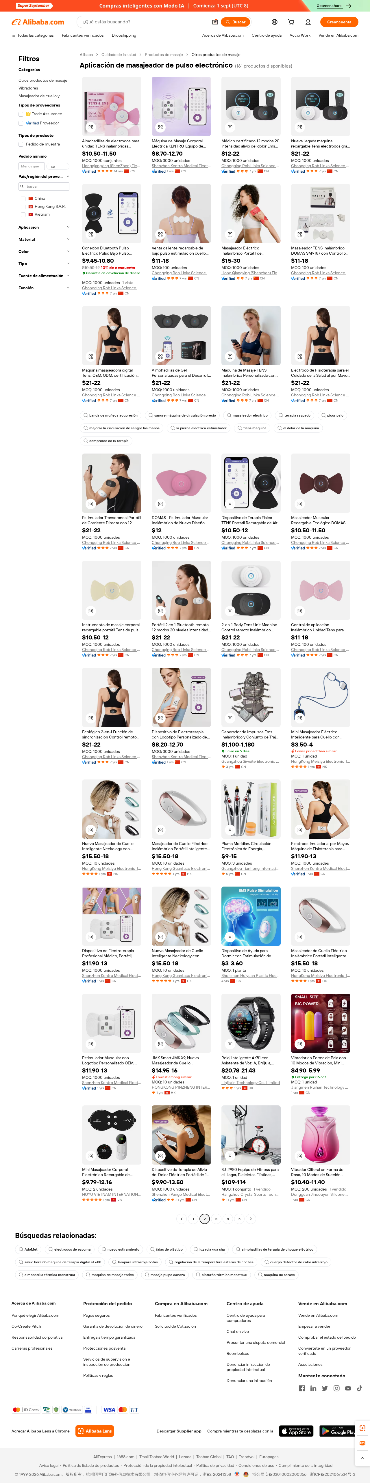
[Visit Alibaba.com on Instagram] (336, 1388)
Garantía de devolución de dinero (113, 1326)
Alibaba (86, 54)
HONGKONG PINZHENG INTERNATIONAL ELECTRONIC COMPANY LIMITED (181, 1087)
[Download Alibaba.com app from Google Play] (338, 1431)
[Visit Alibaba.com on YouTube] (348, 1388)
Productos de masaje (164, 54)
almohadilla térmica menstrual (50, 1275)
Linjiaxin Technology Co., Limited (250, 1082)
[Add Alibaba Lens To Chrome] (94, 1431)
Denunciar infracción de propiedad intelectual (248, 1367)
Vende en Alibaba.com (318, 1315)
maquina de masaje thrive (113, 1275)
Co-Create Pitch (26, 1326)
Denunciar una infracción (249, 1380)
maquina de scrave (279, 1275)
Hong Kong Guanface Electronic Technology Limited (181, 868)
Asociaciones (310, 1364)
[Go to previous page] (181, 1219)
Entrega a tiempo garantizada (109, 1337)
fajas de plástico (169, 1249)
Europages (269, 1456)
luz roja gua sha (212, 1249)
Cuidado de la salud (118, 54)
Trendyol (246, 1456)
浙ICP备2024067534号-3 (332, 1474)
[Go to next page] (251, 1219)
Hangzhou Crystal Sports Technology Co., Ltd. (251, 1194)
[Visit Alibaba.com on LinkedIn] (313, 1388)
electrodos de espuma (72, 1249)
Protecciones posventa (104, 1348)
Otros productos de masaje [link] (216, 54)
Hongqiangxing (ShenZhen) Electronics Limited (111, 165)
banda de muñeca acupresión (113, 415)
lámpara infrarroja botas (138, 1262)
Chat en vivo (238, 1331)
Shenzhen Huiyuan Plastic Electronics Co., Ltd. (251, 975)
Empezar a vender (314, 1326)
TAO (230, 1456)
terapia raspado (297, 415)
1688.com (125, 1456)
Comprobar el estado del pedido (327, 1337)
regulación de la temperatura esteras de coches (214, 1262)
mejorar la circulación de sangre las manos (124, 428)
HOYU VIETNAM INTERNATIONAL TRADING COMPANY (111, 1194)
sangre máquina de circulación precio (185, 415)
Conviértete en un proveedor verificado (324, 1351)
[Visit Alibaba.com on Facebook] (301, 1388)
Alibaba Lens (39, 1431)
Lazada (185, 1456)
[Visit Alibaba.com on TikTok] (359, 1388)
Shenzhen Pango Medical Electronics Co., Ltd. (181, 1194)
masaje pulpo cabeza (168, 1275)
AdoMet (31, 1249)
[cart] (292, 22)
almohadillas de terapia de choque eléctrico (277, 1249)
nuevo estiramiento (123, 1249)
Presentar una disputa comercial (256, 1342)
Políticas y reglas (98, 1375)
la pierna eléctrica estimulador (201, 428)
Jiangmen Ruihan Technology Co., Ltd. (320, 1087)
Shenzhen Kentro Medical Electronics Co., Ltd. (181, 165)
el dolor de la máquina (301, 428)
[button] (215, 21)
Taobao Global (208, 1456)
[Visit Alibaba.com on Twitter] (324, 1388)
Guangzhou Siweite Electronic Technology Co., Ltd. (251, 761)
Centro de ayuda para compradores (246, 1318)
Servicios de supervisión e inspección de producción (106, 1362)
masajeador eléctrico (250, 415)
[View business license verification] (237, 1474)
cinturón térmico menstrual (224, 1275)
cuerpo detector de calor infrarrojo (299, 1262)
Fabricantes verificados (176, 1315)
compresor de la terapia (109, 441)
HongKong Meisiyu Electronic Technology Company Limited (320, 761)
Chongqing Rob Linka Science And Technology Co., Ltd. (251, 165)
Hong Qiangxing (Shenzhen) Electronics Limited (251, 273)
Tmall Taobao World (156, 1456)
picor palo (335, 415)
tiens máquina (255, 428)
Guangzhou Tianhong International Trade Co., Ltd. (251, 868)
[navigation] (44, 637)
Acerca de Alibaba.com (34, 1303)
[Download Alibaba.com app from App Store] (296, 1431)
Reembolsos (238, 1353)
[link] (362, 1428)
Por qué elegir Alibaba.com (35, 1315)
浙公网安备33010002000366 (279, 1474)
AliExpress (102, 1456)
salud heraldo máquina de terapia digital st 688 (63, 1262)
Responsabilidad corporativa (37, 1337)
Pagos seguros (96, 1315)
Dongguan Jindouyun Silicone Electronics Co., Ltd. (320, 1194)
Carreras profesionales (32, 1348)
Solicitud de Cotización (175, 1326)
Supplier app (189, 1431)
